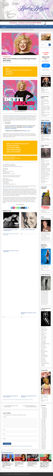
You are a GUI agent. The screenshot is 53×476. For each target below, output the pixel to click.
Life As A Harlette (44, 347)
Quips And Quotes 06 (44, 297)
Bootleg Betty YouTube (45, 138)
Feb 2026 (43, 416)
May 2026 (43, 412)
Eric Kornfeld (7, 399)
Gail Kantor (43, 334)
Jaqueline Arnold (44, 337)
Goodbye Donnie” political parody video (15, 115)
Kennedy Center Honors (45, 176)
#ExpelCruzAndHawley (28, 127)
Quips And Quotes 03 (44, 293)
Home (3, 25)
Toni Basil (42, 364)
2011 (43, 437)
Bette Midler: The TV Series (45, 134)
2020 (43, 425)
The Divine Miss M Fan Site (7, 460)
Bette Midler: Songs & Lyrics (45, 168)
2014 (43, 433)
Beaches (32, 457)
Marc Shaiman (22, 399)
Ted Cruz (31, 399)
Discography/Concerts (15, 25)
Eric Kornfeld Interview (45, 232)
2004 (43, 446)
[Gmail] (16, 207)
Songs (19, 460)
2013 (43, 434)
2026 (43, 407)
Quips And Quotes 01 (44, 291)
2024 (43, 420)
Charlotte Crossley (44, 329)
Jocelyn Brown (43, 341)
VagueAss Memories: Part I (45, 238)
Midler (22, 118)
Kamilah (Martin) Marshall (45, 343)
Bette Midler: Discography (45, 163)
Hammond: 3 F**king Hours (45, 233)
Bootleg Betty (10, 474)
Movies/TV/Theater (7, 25)
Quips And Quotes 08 (44, 300)
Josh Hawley (11, 399)
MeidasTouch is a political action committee (10, 188)
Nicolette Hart (43, 354)
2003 (43, 447)
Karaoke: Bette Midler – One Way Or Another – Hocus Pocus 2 (45, 464)
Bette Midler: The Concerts (45, 169)
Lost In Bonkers (43, 236)
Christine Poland (43, 330)
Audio (4, 457)
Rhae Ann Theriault (44, 356)
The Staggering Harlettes (45, 363)
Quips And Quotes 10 (44, 302)
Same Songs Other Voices (45, 212)
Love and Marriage (17, 399)
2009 (43, 439)
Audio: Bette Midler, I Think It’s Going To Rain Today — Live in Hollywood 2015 (32, 464)
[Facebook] (12, 207)
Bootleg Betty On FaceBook (45, 107)
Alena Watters (43, 326)
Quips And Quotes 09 (44, 301)
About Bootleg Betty (44, 99)
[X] (22, 207)
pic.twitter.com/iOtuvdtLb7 (11, 128)
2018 (43, 428)
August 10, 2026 (42, 466)
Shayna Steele (43, 360)
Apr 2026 (43, 413)
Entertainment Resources (45, 174)
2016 (43, 430)
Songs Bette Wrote (44, 181)
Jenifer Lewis (43, 338)
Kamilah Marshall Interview (45, 234)
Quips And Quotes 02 (44, 292)
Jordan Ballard (43, 342)
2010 (43, 438)
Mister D (10, 62)
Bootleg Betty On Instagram (45, 108)
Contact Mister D (4, 27)
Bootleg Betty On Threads (45, 114)
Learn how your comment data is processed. (24, 446)
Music (28, 25)
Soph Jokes (43, 182)
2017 (43, 429)
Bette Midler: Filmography (45, 164)
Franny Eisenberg (44, 333)
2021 (43, 424)
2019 (43, 426)
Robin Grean (43, 358)
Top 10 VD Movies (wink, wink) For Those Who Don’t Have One (11, 406)
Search (50, 45)
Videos (32, 25)
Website (4, 438)
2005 (43, 445)
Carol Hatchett (43, 328)
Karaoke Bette (43, 211)
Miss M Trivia (43, 177)
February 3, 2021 (5, 62)
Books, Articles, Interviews (45, 173)
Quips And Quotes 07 (44, 298)
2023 (43, 421)
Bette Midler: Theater (44, 172)
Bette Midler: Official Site (45, 92)
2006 (43, 443)
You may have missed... (7, 452)
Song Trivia (43, 180)
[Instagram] (20, 207)
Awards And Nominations (23, 25)
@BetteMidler (13, 125)
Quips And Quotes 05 (44, 296)
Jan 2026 (43, 417)
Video (9, 56)
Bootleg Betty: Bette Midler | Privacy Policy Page (21, 474)
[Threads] (24, 207)
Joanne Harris (43, 339)
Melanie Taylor (43, 350)
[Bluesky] (26, 207)
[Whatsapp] (18, 207)
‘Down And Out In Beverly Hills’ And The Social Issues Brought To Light (29, 406)
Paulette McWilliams (44, 355)
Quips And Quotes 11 (44, 304)
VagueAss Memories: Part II (45, 240)
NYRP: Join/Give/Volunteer (45, 270)
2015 (43, 432)
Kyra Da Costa (43, 346)
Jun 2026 (43, 411)
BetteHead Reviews (44, 396)
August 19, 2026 (5, 466)
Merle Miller (43, 352)
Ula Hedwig (43, 365)
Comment (5, 416)
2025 (43, 419)
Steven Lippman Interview (45, 237)
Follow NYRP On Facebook (45, 265)
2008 (43, 441)
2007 (43, 442)
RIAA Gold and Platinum (45, 178)
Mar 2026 (43, 415)
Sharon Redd (43, 359)
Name (4, 429)
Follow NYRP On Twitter (45, 266)
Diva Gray (42, 332)
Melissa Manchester (44, 351)
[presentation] (49, 452)
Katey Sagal (43, 345)
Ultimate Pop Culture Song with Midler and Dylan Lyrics (19, 464)
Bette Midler (5, 56)
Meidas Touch (27, 399)
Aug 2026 (43, 408)
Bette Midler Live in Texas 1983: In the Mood (6, 464)
